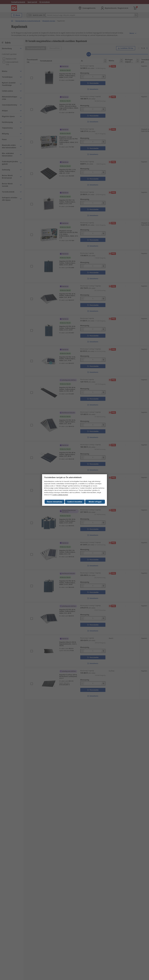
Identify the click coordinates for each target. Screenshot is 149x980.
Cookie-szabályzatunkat (60, 495)
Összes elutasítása (54, 502)
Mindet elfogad (95, 502)
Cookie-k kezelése (74, 502)
